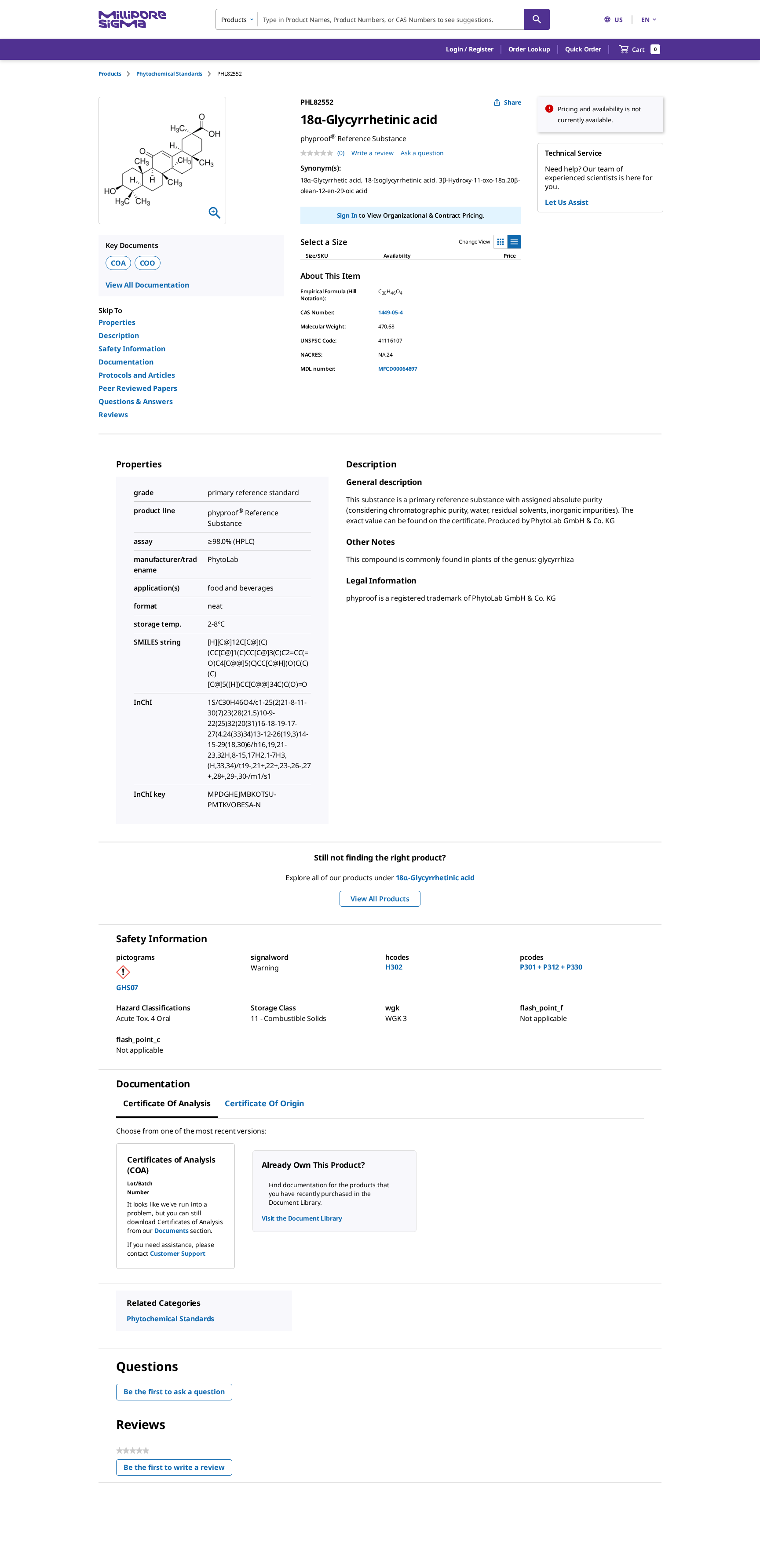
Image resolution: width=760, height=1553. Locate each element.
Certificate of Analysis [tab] (167, 1103)
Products (110, 73)
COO (148, 263)
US (618, 19)
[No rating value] (318, 153)
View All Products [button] (380, 899)
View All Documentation (147, 285)
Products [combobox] (234, 19)
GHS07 (127, 987)
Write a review (372, 153)
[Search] (537, 19)
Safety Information (132, 349)
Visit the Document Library (302, 1218)
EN (645, 19)
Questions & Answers (136, 401)
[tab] (117, 73)
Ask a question (422, 153)
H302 (393, 967)
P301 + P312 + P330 (551, 967)
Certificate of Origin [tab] (264, 1103)
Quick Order (583, 49)
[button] (469, 49)
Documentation (126, 362)
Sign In (347, 215)
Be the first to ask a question (174, 1391)
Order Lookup (529, 49)
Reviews (113, 414)
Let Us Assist (566, 202)
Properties (117, 322)
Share (512, 102)
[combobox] (383, 19)
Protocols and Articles (137, 375)
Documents (171, 1230)
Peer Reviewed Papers (138, 388)
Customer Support (177, 1253)
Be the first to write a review (178, 1469)
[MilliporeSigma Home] (132, 19)
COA (118, 263)
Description (119, 335)
